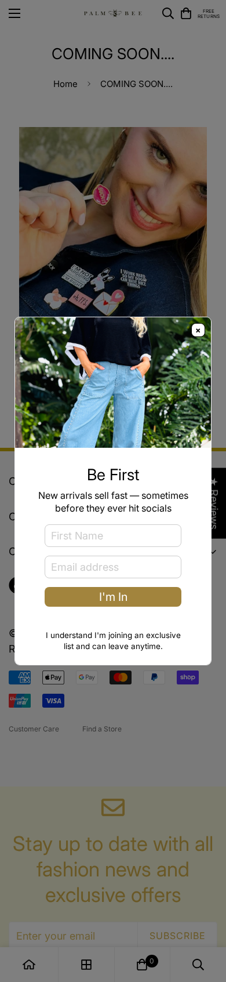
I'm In (113, 597)
